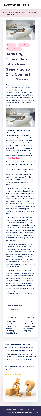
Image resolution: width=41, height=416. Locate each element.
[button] (13, 310)
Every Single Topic (16, 4)
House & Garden (13, 49)
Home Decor (24, 45)
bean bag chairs (14, 158)
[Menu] (37, 4)
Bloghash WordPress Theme (26, 412)
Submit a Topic (13, 374)
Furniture (11, 45)
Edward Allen (15, 305)
